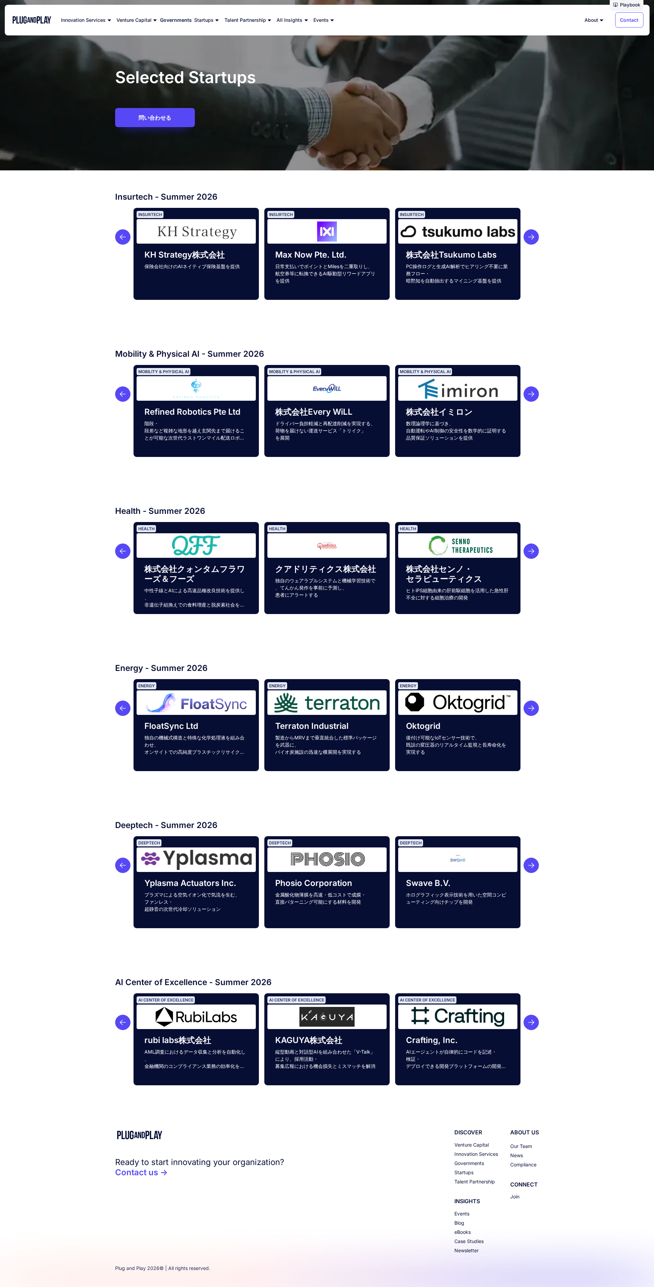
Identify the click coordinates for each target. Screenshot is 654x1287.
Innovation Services (476, 1154)
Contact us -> (141, 1172)
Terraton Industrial (311, 726)
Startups (463, 1172)
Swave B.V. (428, 883)
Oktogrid (423, 726)
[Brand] (199, 1135)
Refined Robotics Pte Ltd (192, 412)
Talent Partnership (474, 1181)
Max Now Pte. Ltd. (311, 255)
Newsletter (466, 1250)
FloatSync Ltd (171, 726)
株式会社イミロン (439, 412)
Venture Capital (471, 1145)
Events (461, 1213)
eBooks (462, 1232)
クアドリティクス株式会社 (325, 569)
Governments (469, 1163)
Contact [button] (629, 20)
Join (514, 1196)
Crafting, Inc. (432, 1040)
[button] (626, 5)
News (516, 1155)
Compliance (523, 1164)
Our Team (521, 1146)
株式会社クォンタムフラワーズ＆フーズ (194, 574)
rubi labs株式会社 (177, 1040)
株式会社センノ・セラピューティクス (444, 574)
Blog (459, 1223)
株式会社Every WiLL (314, 412)
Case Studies (469, 1241)
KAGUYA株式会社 (308, 1040)
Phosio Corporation (313, 883)
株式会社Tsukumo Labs (451, 255)
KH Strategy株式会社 (184, 255)
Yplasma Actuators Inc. (190, 883)
